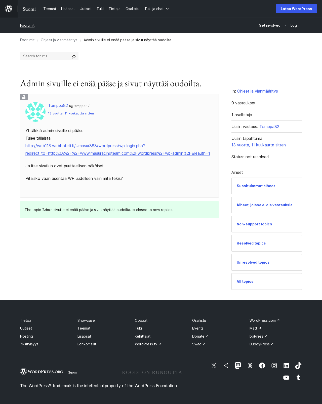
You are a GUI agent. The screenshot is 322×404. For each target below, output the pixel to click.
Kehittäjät (142, 336)
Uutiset (26, 328)
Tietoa (25, 320)
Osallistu (199, 320)
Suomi (72, 372)
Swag (199, 344)
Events (198, 328)
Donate (200, 336)
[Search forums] (73, 56)
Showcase (86, 320)
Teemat (83, 328)
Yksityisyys (29, 344)
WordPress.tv (148, 344)
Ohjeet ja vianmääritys (59, 40)
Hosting (26, 336)
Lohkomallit (86, 344)
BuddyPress (262, 344)
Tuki (138, 328)
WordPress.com (265, 320)
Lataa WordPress (296, 9)
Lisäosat (84, 336)
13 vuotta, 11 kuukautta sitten (71, 113)
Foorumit (27, 25)
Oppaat (141, 320)
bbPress (259, 336)
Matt (255, 328)
